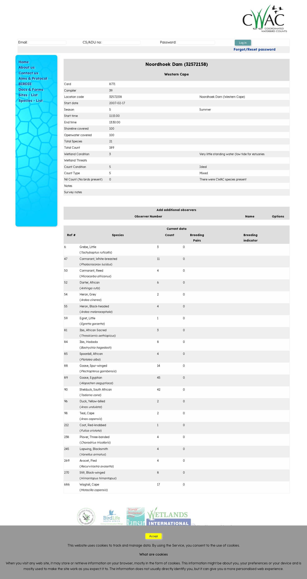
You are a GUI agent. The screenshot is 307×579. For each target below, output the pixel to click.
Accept (153, 536)
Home (24, 62)
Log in (242, 42)
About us (27, 67)
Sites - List (28, 95)
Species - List (31, 100)
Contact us (28, 73)
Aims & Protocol (33, 78)
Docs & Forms (31, 89)
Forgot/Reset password (254, 49)
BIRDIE (25, 84)
